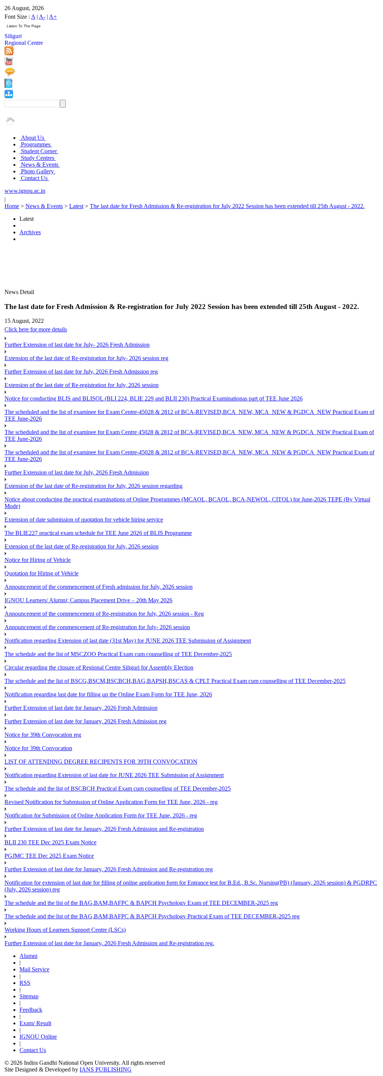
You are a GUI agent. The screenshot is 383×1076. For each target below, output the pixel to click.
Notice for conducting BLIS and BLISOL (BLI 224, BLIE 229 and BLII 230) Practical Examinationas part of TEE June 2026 (153, 398)
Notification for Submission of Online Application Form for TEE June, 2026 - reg (100, 815)
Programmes (35, 144)
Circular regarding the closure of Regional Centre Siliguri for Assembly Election (98, 667)
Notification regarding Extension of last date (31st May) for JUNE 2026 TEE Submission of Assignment (127, 640)
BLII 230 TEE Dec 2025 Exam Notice (50, 842)
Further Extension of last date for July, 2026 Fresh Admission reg (81, 371)
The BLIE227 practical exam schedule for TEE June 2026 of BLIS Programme (98, 533)
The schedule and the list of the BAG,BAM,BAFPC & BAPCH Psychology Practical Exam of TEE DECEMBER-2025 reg (152, 916)
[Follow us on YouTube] (8, 64)
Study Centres (37, 158)
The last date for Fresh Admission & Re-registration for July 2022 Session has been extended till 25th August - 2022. (227, 206)
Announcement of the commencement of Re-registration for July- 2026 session (97, 627)
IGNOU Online (38, 1036)
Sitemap (29, 996)
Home (11, 206)
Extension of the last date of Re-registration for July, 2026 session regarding (93, 486)
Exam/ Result (35, 1023)
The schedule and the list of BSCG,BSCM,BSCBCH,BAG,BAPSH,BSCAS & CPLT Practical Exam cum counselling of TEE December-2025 (175, 681)
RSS (24, 983)
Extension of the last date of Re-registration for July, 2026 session (81, 385)
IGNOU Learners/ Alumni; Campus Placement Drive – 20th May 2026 (88, 600)
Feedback (30, 1010)
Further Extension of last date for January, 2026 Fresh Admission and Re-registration (104, 829)
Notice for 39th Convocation (38, 748)
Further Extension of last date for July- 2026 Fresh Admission (77, 344)
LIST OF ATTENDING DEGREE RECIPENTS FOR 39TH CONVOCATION (100, 761)
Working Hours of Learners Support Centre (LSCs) (65, 930)
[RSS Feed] (8, 53)
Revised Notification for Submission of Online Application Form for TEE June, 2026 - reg (111, 802)
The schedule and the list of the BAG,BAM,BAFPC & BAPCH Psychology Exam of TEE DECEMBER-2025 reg (141, 903)
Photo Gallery (37, 171)
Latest (76, 206)
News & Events (39, 164)
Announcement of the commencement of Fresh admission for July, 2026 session (98, 587)
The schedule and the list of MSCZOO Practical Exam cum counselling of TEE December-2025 (118, 654)
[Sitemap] (8, 96)
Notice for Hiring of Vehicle (37, 560)
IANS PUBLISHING (106, 1069)
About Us (32, 137)
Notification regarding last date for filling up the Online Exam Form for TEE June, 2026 (108, 694)
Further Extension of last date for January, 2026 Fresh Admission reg (85, 721)
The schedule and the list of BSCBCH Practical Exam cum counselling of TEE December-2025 (117, 788)
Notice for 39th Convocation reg (42, 735)
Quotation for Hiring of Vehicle (41, 573)
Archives (30, 232)
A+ (53, 16)
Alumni (28, 956)
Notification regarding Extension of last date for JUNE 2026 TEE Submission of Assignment (114, 775)
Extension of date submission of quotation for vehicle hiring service (83, 519)
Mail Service (34, 969)
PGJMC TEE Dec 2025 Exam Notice (49, 856)
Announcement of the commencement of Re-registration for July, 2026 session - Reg (104, 613)
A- (42, 16)
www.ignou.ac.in (24, 191)
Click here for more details (35, 329)
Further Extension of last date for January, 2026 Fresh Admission (80, 708)
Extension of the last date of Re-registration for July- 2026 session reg (86, 358)
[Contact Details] (8, 86)
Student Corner (38, 151)
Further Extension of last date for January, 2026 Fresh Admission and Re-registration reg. (109, 943)
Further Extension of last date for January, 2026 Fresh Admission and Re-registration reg (108, 869)
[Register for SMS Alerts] (9, 75)
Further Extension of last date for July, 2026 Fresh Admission (76, 472)
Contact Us (34, 178)
